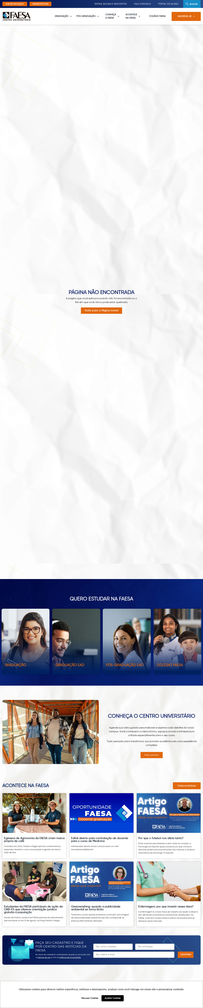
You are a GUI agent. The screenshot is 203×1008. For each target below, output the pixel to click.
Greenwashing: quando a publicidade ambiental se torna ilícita (95, 908)
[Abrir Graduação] (71, 16)
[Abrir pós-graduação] (98, 16)
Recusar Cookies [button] (89, 998)
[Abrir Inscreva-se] (194, 16)
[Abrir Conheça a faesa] (118, 16)
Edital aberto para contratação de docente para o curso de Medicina (99, 840)
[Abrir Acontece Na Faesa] (139, 16)
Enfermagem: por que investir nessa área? (165, 906)
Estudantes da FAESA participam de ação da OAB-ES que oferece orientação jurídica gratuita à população (33, 909)
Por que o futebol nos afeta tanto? (160, 838)
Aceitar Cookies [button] (113, 998)
